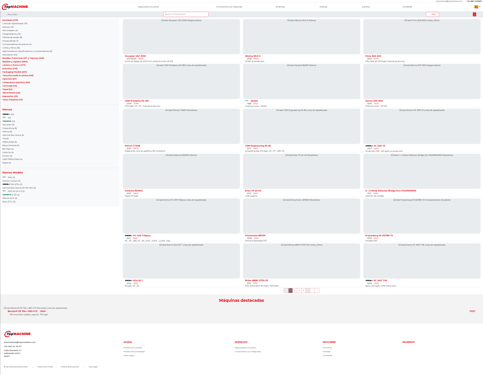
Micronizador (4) (10, 30)
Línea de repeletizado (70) (15, 23)
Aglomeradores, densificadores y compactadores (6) (27, 51)
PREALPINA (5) (9, 142)
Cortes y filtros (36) (11, 48)
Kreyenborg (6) (9, 128)
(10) (13, 121)
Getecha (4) (8, 152)
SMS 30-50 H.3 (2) (16, 191)
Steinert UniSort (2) (11, 181)
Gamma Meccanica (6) (13, 135)
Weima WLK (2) (9, 198)
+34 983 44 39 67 (12, 346)
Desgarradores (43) (11, 34)
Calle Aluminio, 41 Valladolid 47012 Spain (12, 353)
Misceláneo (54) (9, 54)
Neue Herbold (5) (10, 145)
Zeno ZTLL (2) (8, 201)
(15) (9, 118)
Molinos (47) (8, 27)
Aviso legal (129, 355)
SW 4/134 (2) (16, 184)
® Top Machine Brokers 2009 (16, 367)
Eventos (366, 7)
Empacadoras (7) (10, 41)
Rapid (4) (6, 163)
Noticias (323, 7)
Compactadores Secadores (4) (17, 44)
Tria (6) (5, 138)
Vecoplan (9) (8, 124)
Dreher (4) (7, 156)
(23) (12, 114)
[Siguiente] (312, 290)
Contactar (407, 7)
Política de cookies (133, 348)
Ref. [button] (433, 14)
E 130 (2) (15, 195)
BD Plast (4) (8, 149)
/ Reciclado (12, 14)
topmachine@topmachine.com (20, 342)
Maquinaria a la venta (148, 7)
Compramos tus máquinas (229, 7)
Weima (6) (7, 131)
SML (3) (11, 177)
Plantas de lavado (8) (12, 37)
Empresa (280, 7)
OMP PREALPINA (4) (12, 159)
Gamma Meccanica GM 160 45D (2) (19, 188)
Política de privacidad (134, 351)
